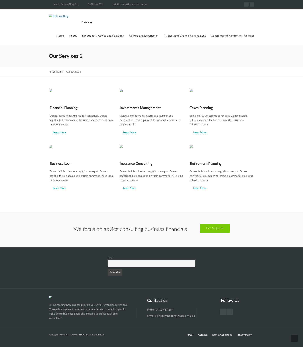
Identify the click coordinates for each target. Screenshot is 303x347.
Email (110, 258)
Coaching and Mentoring (226, 35)
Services (87, 22)
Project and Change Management (185, 35)
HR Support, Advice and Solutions (103, 35)
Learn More (59, 132)
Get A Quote (214, 228)
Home (60, 35)
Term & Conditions (222, 335)
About (73, 35)
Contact (249, 35)
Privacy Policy (244, 335)
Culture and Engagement (144, 35)
